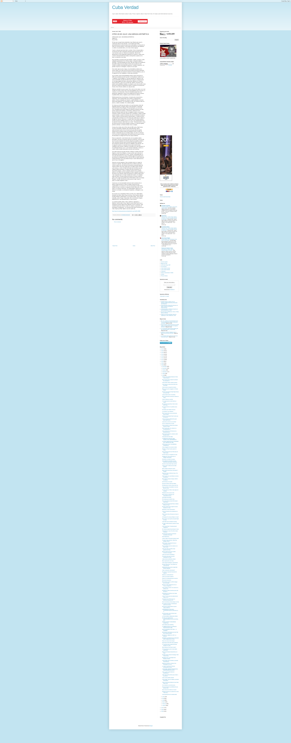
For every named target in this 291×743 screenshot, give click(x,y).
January (164, 705)
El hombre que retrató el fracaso (168, 409)
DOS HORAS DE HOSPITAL (168, 624)
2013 (162, 356)
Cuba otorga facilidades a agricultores (170, 562)
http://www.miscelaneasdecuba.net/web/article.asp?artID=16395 (126, 211)
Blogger (151, 725)
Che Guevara (164, 266)
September (164, 371)
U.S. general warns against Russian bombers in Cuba (169, 645)
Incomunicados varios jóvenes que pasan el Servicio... (169, 614)
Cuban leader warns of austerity (168, 394)
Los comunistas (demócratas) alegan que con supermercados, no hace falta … (169, 329)
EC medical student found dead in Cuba (170, 529)
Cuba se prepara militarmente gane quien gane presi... (169, 419)
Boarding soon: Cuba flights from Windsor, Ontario (169, 658)
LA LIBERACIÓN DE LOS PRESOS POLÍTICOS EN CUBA (169, 627)
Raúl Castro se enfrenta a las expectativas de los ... (168, 495)
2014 (162, 354)
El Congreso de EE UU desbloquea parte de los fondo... (169, 604)
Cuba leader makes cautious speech (169, 382)
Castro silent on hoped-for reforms (169, 387)
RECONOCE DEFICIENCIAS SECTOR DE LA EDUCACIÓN (170, 633)
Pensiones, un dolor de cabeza (168, 459)
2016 (162, 350)
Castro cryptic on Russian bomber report (170, 538)
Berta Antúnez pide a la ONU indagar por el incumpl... (169, 582)
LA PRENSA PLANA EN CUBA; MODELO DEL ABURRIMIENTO (169, 439)
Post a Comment (117, 221)
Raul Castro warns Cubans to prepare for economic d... (170, 380)
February (164, 703)
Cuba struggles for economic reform (169, 447)
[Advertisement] (133, 233)
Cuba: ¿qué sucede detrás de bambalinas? (168, 672)
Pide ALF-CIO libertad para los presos (170, 578)
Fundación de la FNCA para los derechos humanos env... (168, 600)
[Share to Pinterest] (141, 215)
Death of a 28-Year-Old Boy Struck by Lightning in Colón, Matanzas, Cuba (168, 315)
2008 (162, 364)
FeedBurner (172, 289)
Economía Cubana (165, 226)
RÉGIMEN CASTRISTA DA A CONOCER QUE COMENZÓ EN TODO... (170, 639)
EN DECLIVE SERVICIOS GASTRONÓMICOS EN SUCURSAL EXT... (170, 619)
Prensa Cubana (164, 275)
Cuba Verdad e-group (165, 268)
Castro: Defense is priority (167, 399)
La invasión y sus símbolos (167, 411)
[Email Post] (133, 214)
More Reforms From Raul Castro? (169, 647)
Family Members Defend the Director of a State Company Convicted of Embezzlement (169, 306)
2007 (162, 707)
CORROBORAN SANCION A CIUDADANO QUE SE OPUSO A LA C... (170, 610)
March (163, 701)
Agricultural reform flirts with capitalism (170, 642)
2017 (162, 349)
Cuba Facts (163, 215)
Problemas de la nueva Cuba (168, 492)
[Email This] (135, 215)
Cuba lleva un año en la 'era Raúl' (169, 421)
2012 (162, 357)
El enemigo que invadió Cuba (168, 499)
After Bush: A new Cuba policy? (168, 509)
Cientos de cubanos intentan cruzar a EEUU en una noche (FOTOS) (168, 333)
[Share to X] (138, 215)
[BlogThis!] (136, 215)
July (163, 375)
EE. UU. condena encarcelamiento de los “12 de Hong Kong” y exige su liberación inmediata (169, 322)
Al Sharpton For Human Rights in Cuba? (170, 517)
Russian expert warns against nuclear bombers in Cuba (170, 507)
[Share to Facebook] (139, 215)
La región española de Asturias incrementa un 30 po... (168, 667)
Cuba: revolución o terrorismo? (168, 570)
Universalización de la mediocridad (169, 694)
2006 (162, 709)
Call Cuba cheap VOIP (165, 265)
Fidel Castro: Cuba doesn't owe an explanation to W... (169, 544)
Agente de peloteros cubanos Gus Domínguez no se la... (169, 664)
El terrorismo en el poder (167, 481)
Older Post (153, 245)
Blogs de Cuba (164, 263)
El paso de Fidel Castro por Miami (169, 483)
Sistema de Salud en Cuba (167, 248)
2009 (162, 363)
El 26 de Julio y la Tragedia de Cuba (169, 454)
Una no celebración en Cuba (168, 423)
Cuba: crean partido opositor (168, 677)
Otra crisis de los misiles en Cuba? (169, 689)
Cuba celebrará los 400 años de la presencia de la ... (169, 432)
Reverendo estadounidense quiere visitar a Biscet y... (169, 607)
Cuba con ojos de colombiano (168, 554)
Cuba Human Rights (165, 238)
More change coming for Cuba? (168, 468)
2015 (162, 352)
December (164, 366)
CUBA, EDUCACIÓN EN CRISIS (169, 559)
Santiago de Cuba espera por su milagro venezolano (169, 457)
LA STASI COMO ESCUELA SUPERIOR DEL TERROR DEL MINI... (170, 442)
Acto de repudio (164, 261)
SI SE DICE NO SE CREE (167, 436)
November (164, 368)
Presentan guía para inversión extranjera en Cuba (168, 557)
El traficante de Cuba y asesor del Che (170, 485)
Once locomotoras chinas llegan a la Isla (170, 601)
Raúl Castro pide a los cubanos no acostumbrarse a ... (169, 429)
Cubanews (163, 271)
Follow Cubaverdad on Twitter (167, 272)
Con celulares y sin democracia (168, 685)
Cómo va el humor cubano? (168, 576)
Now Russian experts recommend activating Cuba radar (169, 534)
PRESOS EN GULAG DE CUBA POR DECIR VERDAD (169, 568)
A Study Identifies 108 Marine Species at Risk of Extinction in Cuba (169, 310)
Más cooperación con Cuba (168, 560)
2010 (162, 361)
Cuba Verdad (125, 7)
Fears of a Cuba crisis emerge (168, 640)
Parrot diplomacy (165, 536)
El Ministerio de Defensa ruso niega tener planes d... (169, 594)
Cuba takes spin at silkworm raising (169, 521)
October (164, 370)
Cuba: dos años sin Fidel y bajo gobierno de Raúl (168, 549)
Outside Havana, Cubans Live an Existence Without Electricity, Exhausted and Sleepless (169, 302)
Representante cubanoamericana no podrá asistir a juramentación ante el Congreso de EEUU (170, 325)
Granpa (162, 274)
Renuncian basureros (166, 580)
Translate (170, 65)
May (163, 698)
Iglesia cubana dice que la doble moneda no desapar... (169, 552)
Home (112, 27)
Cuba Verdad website (165, 269)
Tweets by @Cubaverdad (165, 196)
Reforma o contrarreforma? (167, 574)
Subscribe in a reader (164, 296)
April (163, 700)
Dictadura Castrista (165, 205)
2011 (162, 359)
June (163, 696)
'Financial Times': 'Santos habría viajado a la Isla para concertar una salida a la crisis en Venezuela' (169, 218)
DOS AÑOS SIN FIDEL (166, 497)
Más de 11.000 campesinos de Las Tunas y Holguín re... (169, 585)
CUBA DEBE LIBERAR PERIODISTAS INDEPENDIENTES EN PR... (170, 670)
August (163, 373)
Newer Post (115, 245)
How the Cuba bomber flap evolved (169, 463)
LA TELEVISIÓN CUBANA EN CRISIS (170, 616)
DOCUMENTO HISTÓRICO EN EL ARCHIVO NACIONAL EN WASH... (170, 462)
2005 (162, 711)
